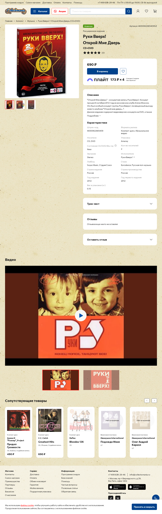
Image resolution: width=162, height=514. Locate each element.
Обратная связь (68, 491)
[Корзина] (155, 11)
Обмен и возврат (38, 481)
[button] (60, 380)
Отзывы (9, 488)
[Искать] (129, 11)
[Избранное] (146, 11)
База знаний (67, 478)
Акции (62, 11)
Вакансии (9, 491)
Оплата (57, 2)
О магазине (10, 495)
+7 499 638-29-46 (106, 2)
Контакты (67, 2)
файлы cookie (27, 505)
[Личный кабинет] (138, 11)
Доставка (47, 2)
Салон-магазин (33, 2)
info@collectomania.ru (140, 474)
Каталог (42, 11)
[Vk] (117, 498)
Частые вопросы (69, 484)
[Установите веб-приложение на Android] (137, 487)
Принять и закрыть (144, 506)
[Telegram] (110, 498)
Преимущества (12, 481)
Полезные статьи (69, 488)
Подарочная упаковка (40, 491)
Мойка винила (36, 488)
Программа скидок (14, 2)
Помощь (78, 2)
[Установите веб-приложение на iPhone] (117, 487)
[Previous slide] (9, 61)
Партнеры (10, 484)
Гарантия (34, 484)
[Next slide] (75, 61)
